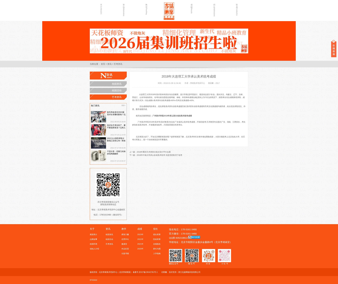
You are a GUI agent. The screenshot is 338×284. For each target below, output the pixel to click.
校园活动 (116, 90)
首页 (103, 64)
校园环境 (93, 244)
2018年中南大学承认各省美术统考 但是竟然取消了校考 (159, 155)
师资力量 (125, 234)
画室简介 (93, 234)
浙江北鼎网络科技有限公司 (189, 272)
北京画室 (139, 137)
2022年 (140, 239)
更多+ (123, 105)
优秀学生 (125, 239)
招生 (214, 9)
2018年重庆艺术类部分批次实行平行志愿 (154, 152)
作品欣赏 (125, 249)
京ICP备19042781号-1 (148, 272)
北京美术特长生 (192, 137)
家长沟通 (157, 249)
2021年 (140, 244)
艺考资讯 (118, 64)
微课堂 (124, 244)
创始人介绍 (94, 249)
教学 (146, 9)
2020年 (140, 249)
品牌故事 (93, 239)
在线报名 (157, 244)
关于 (101, 9)
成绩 (192, 8)
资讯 (124, 9)
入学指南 (157, 253)
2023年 (140, 234)
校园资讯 (116, 84)
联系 (237, 9)
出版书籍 (125, 253)
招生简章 (157, 234)
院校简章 (157, 239)
